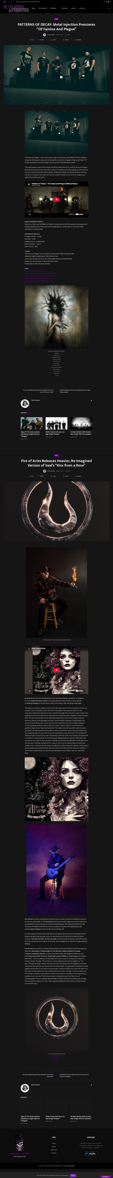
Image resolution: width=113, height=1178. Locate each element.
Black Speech (71, 1166)
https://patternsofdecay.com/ (34, 271)
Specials (82, 8)
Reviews (53, 8)
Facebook (56, 1058)
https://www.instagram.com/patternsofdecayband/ (41, 276)
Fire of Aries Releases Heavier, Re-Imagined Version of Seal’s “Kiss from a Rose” (38, 391)
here (77, 162)
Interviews (43, 8)
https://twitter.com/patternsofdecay (36, 278)
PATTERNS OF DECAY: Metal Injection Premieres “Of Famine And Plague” (74, 1075)
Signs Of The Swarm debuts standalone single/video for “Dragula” (30, 434)
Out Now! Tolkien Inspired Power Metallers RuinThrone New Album (38, 1075)
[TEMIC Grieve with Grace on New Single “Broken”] (56, 423)
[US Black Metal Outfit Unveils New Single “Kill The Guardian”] (81, 423)
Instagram (56, 1060)
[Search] (108, 8)
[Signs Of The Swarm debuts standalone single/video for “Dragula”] (31, 423)
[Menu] (5, 2)
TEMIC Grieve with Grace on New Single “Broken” (55, 433)
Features (64, 8)
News (34, 8)
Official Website (56, 1056)
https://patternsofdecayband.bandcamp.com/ (39, 281)
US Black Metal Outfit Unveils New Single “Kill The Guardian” (30, 2)
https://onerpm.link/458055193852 (56, 642)
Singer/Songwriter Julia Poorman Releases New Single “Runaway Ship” (75, 391)
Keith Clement (51, 34)
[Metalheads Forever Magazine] (16, 8)
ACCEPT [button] (73, 1175)
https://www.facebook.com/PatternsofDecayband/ (40, 273)
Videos (73, 8)
